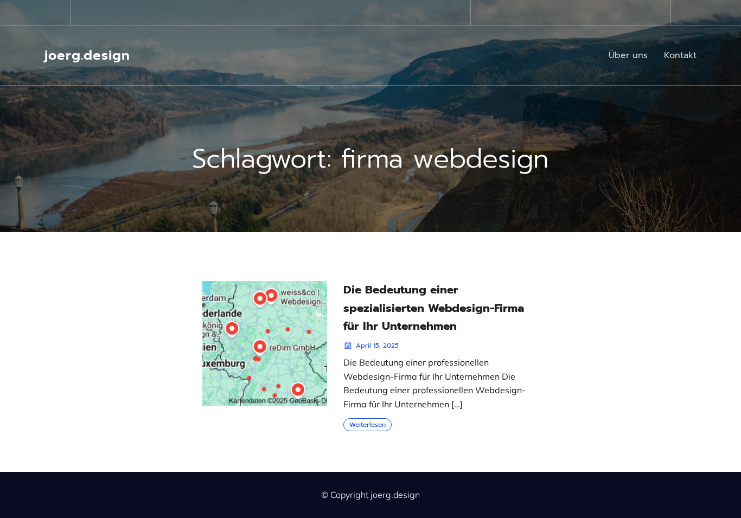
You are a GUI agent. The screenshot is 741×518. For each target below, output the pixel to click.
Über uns (628, 55)
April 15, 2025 (377, 345)
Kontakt (680, 55)
